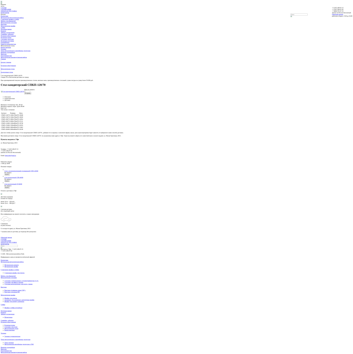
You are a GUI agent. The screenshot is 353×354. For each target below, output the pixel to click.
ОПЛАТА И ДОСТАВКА (9, 11)
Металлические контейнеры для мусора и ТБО (19, 344)
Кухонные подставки (7, 41)
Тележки (3, 49)
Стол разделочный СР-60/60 (13, 184)
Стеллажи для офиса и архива (13, 282)
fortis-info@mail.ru (10, 155)
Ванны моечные (6, 47)
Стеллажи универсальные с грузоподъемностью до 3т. (21, 281)
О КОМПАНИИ (6, 9)
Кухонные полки (6, 37)
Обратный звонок (337, 14)
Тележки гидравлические (12, 336)
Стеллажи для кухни (7, 39)
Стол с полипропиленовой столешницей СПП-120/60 (21, 171)
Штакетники (8, 317)
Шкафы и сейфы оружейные (13, 308)
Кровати (3, 31)
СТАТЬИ (3, 8)
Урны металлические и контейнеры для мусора (15, 51)
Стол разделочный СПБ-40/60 (13, 177)
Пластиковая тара (6, 55)
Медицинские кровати (11, 265)
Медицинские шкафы (11, 266)
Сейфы (3, 27)
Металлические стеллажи (9, 22)
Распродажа (4, 16)
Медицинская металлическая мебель (12, 17)
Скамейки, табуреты (7, 34)
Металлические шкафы (8, 26)
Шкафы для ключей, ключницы (14, 301)
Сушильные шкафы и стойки (10, 19)
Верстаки (4, 24)
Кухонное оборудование (8, 36)
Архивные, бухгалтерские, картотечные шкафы (19, 300)
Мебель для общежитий (8, 21)
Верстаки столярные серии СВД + (15, 290)
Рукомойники (5, 42)
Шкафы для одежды (10, 298)
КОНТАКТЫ (5, 13)
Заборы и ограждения (7, 32)
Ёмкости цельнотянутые (8, 44)
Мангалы (4, 54)
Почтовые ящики (6, 29)
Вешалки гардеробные (8, 52)
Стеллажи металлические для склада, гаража (18, 284)
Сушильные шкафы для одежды (14, 273)
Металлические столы (11, 328)
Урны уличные (9, 342)
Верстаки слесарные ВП (12, 292)
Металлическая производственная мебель (14, 57)
